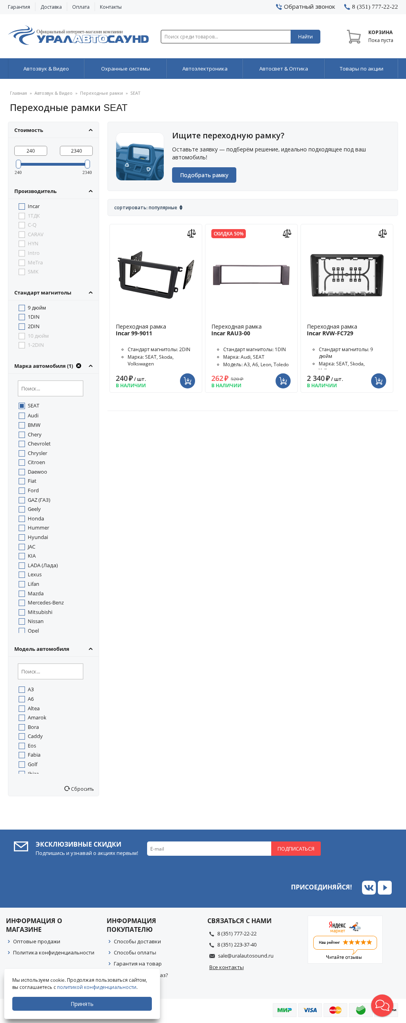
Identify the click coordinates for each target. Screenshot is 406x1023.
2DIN (34, 326)
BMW (34, 424)
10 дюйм (38, 335)
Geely (34, 508)
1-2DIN (36, 344)
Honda (36, 518)
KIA (32, 555)
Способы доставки (137, 941)
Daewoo (37, 471)
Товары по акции (361, 68)
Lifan (33, 583)
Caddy (35, 736)
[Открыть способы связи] (382, 1005)
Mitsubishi (40, 612)
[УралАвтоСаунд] (78, 36)
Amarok (37, 717)
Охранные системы (125, 68)
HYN (33, 243)
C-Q (32, 224)
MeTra (35, 262)
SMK (33, 271)
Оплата (81, 7)
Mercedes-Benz (46, 602)
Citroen (36, 462)
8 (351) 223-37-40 (237, 944)
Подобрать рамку (204, 175)
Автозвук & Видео (46, 68)
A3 (31, 689)
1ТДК (34, 215)
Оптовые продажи (36, 941)
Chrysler (37, 453)
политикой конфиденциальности (96, 987)
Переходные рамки (101, 93)
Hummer (38, 527)
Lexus (35, 574)
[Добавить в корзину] (188, 376)
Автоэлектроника (205, 68)
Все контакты (226, 967)
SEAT (33, 405)
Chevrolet (39, 443)
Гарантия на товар (138, 963)
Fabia (34, 754)
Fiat (32, 480)
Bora (33, 726)
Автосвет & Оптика (283, 68)
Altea (34, 708)
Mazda (36, 593)
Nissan (36, 621)
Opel (33, 630)
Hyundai (38, 537)
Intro (34, 252)
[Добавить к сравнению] (192, 232)
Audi (33, 415)
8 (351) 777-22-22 (237, 933)
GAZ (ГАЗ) (39, 499)
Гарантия (19, 7)
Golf (32, 764)
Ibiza (33, 773)
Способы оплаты (135, 952)
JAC (31, 546)
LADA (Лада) (43, 565)
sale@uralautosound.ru (246, 955)
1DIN (34, 316)
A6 (31, 698)
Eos (32, 745)
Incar (34, 206)
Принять (82, 1004)
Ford (33, 490)
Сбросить (82, 789)
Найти (305, 36)
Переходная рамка (141, 330)
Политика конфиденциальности (53, 952)
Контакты (111, 7)
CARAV (36, 234)
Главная (18, 93)
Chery (35, 434)
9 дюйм (37, 307)
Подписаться (296, 848)
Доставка (51, 7)
